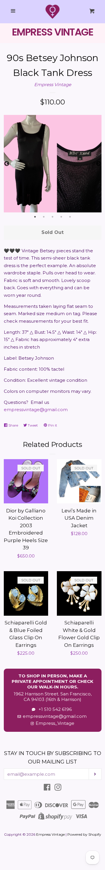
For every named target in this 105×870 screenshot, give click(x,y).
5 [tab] (70, 217)
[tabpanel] (53, 163)
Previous (7, 164)
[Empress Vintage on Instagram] (58, 788)
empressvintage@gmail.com (36, 409)
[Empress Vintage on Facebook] (47, 788)
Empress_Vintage (55, 723)
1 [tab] (35, 217)
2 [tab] (44, 217)
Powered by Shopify (84, 834)
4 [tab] (61, 217)
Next (99, 164)
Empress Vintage (52, 84)
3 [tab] (52, 217)
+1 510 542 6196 (54, 709)
